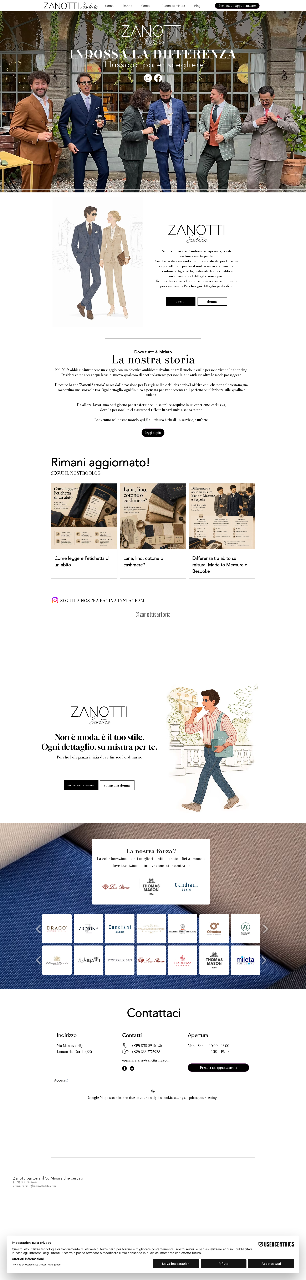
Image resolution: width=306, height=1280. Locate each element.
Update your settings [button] (202, 1097)
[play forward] (265, 929)
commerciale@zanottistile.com (34, 1186)
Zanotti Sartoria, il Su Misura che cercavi (48, 1178)
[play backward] (38, 929)
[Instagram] (148, 78)
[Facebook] (158, 78)
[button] (153, 433)
